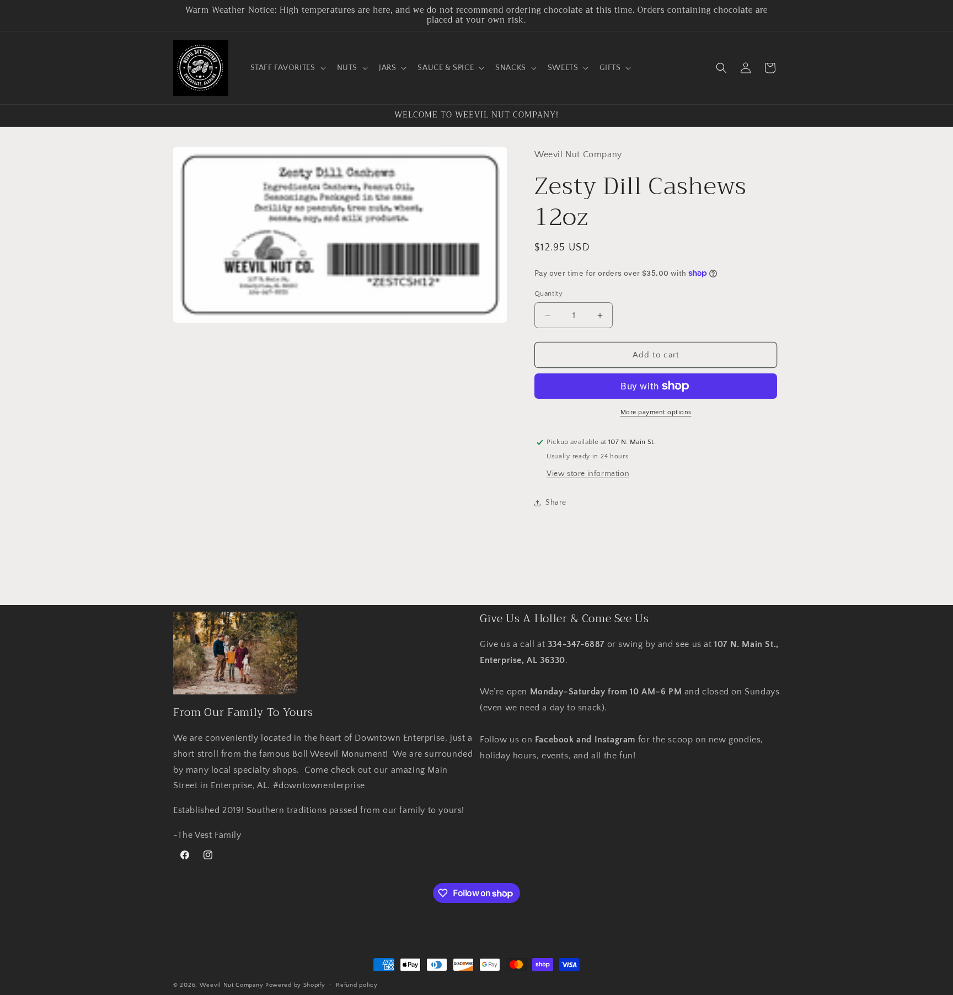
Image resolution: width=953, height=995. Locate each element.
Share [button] (555, 502)
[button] (287, 67)
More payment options (656, 412)
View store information (588, 473)
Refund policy (356, 985)
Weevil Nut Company (232, 985)
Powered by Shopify (295, 985)
